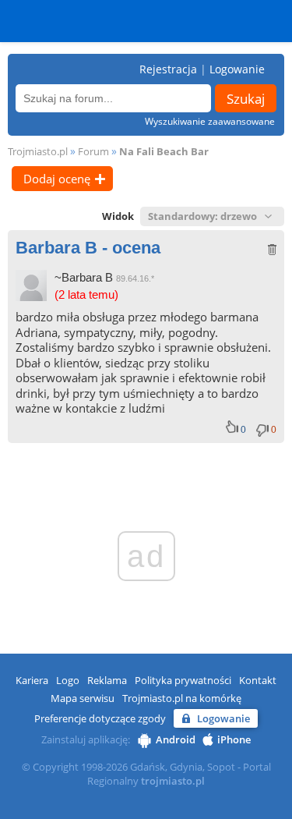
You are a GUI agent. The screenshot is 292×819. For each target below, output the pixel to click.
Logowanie (237, 69)
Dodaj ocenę (56, 178)
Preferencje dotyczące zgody (100, 718)
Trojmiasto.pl (38, 151)
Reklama (107, 680)
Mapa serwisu (82, 698)
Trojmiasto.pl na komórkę (181, 698)
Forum (93, 151)
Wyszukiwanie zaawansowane (210, 121)
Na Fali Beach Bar (164, 151)
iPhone (234, 739)
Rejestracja (168, 69)
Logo (67, 680)
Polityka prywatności (183, 680)
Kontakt (257, 680)
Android (175, 739)
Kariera (32, 680)
